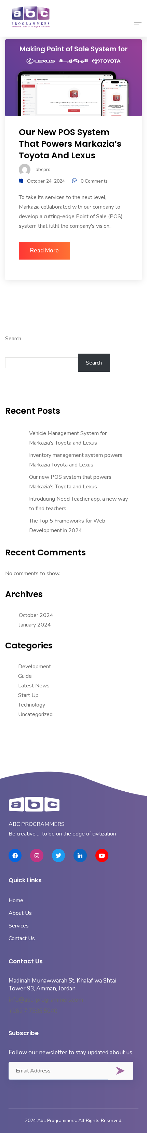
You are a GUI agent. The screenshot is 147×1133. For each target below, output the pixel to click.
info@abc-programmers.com (46, 1000)
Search (13, 338)
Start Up (28, 695)
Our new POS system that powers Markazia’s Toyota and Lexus (70, 143)
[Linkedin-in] (80, 855)
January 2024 (35, 625)
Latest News (34, 685)
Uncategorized (35, 714)
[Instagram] (36, 855)
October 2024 (36, 615)
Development (34, 666)
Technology (31, 705)
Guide (25, 676)
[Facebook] (15, 855)
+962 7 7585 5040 (33, 1011)
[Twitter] (58, 855)
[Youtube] (101, 855)
